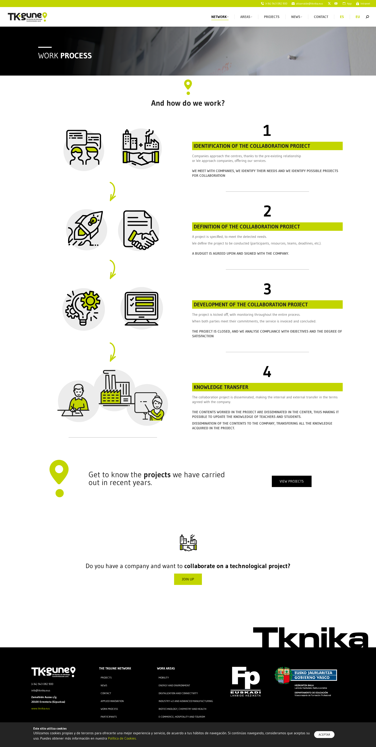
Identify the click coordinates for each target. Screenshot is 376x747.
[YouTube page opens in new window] (336, 3)
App (349, 3)
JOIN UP (188, 579)
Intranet (365, 3)
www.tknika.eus (40, 708)
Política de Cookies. (122, 738)
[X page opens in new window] (329, 3)
